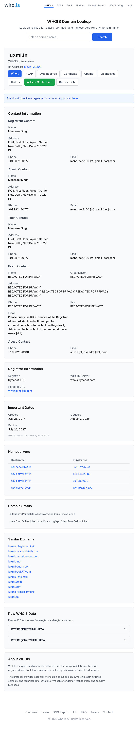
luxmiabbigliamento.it (21, 546)
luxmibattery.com (19, 566)
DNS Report (60, 712)
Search (102, 37)
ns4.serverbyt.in (21, 487)
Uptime (80, 5)
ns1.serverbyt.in (21, 467)
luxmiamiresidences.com (23, 556)
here (75, 98)
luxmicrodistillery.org (21, 591)
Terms (95, 712)
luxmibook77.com (19, 571)
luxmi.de (13, 596)
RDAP (60, 5)
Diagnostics (107, 73)
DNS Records (48, 73)
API (75, 712)
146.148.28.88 (82, 474)
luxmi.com (14, 586)
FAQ (84, 712)
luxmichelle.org (18, 576)
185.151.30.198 (32, 66)
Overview (31, 712)
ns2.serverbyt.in (21, 474)
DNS (69, 5)
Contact (108, 712)
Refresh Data (67, 82)
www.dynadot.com (20, 390)
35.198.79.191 (81, 480)
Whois (15, 73)
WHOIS (49, 5)
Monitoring (116, 5)
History (15, 82)
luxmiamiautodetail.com (23, 551)
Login (130, 5)
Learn (45, 712)
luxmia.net (14, 561)
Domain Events (97, 5)
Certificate (70, 73)
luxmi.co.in (15, 581)
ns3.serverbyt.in (21, 480)
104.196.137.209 (82, 487)
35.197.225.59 (81, 467)
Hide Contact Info (41, 82)
